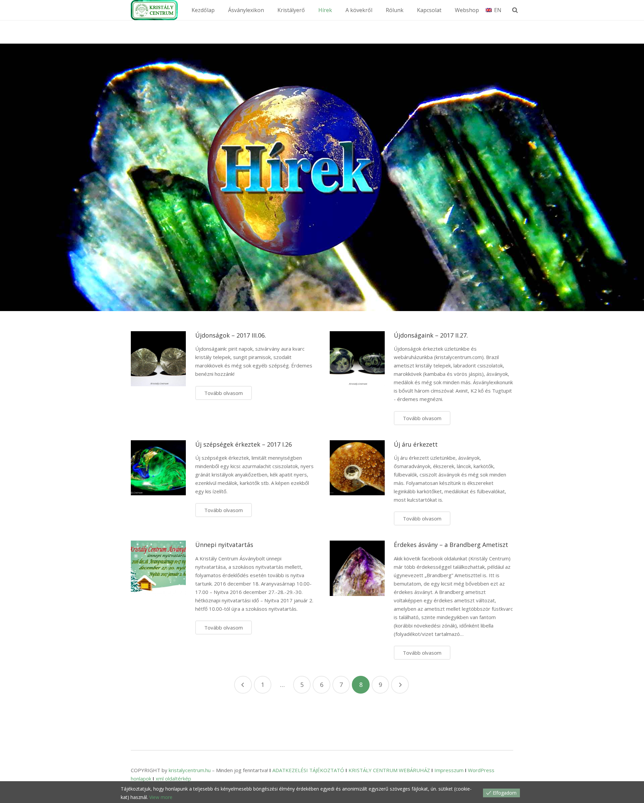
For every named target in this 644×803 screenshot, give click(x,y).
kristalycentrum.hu (190, 770)
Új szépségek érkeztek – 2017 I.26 (243, 444)
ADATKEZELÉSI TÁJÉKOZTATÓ (308, 770)
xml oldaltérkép (173, 778)
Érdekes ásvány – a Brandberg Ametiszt (451, 545)
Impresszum (449, 770)
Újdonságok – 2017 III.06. (230, 335)
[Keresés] (515, 10)
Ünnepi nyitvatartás (224, 545)
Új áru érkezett (416, 444)
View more (160, 797)
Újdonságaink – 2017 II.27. (431, 335)
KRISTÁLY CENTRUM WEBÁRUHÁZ (389, 770)
